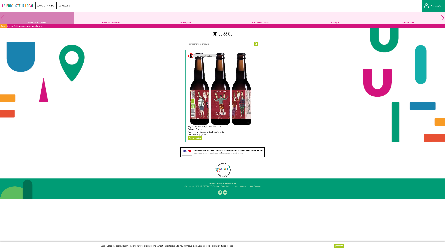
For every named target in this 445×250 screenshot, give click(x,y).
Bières (3, 26)
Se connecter (195, 138)
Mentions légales (216, 183)
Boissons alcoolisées (37, 22)
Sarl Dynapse (255, 186)
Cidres (10, 26)
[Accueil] (17, 6)
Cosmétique (334, 22)
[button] (442, 18)
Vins (41, 26)
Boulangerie (185, 22)
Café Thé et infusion (260, 22)
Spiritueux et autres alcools (26, 26)
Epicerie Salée (408, 22)
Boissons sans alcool (111, 22)
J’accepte (339, 245)
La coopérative (230, 183)
